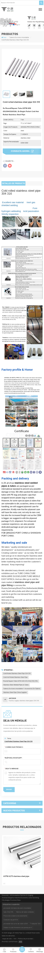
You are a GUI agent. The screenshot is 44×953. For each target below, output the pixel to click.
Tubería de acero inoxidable (19, 37)
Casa (4, 37)
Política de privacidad (25, 939)
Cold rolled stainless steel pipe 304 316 (17, 673)
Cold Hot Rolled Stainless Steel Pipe (15, 677)
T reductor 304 (35, 924)
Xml (15, 939)
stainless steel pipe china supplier (15, 692)
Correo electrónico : (14, 747)
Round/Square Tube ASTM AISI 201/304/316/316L (20, 681)
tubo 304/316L (9, 912)
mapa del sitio (7, 939)
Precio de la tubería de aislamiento (15, 916)
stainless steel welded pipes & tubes (16, 685)
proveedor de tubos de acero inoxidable (17, 908)
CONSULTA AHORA (20, 151)
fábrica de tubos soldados (25, 912)
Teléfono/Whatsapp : (14, 758)
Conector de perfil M (11, 920)
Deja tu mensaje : (12, 769)
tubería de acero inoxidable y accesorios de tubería (21, 689)
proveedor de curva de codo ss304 (16, 924)
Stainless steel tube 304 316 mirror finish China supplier (20, 877)
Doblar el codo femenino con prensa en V (18, 928)
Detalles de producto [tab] (13, 183)
